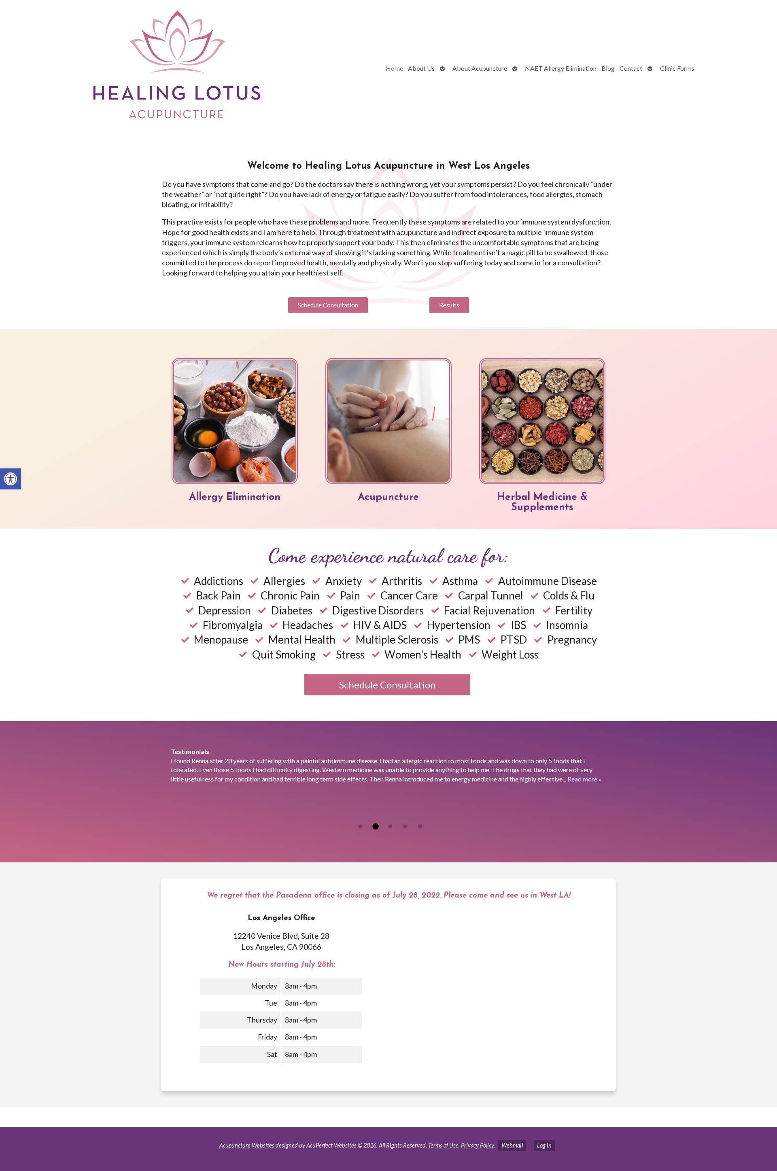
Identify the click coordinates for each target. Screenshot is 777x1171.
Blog (608, 68)
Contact (631, 68)
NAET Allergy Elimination (561, 68)
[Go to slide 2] (375, 827)
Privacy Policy (477, 1145)
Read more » (584, 779)
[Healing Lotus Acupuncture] (144, 68)
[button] (10, 478)
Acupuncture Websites (246, 1145)
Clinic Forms (677, 68)
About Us (421, 68)
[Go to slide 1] (360, 827)
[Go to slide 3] (390, 827)
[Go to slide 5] (420, 827)
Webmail (512, 1145)
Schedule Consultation (387, 684)
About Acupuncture (479, 68)
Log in (544, 1145)
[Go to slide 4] (405, 827)
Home (394, 68)
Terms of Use (443, 1145)
